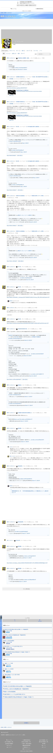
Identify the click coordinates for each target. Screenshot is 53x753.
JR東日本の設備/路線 (20, 195)
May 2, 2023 (25, 143)
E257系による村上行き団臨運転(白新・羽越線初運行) (16, 688)
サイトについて (27, 749)
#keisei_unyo (16, 419)
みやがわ (11, 446)
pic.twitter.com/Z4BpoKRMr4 (29, 579)
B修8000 (11, 300)
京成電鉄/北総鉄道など (20, 76)
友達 (23, 50)
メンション (8, 53)
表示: (36, 54)
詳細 (24, 734)
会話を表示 (9, 314)
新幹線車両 (20, 466)
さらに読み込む (26, 588)
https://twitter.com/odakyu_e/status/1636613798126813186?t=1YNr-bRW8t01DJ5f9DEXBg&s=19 (26, 562)
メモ (19, 5)
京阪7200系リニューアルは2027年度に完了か (14, 694)
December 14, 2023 (22, 69)
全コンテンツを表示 (27, 10)
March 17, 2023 (28, 396)
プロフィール (12, 50)
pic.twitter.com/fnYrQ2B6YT (37, 374)
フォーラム (35, 50)
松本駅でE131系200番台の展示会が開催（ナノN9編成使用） (18, 686)
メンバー (10, 747)
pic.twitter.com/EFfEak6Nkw (17, 150)
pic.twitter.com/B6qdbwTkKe (14, 394)
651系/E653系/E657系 (22, 328)
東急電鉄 (19, 428)
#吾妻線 (38, 336)
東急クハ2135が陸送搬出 (10, 691)
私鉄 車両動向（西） (44, 741)
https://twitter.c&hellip (11, 190)
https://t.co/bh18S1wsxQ (15, 141)
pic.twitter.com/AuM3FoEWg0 (21, 531)
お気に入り (14, 53)
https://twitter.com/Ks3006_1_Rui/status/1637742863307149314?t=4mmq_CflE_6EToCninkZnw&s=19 (27, 297)
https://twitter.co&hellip (11, 261)
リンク (44, 747)
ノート (40, 50)
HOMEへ (26, 723)
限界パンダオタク (10, 58)
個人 (4, 53)
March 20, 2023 (29, 279)
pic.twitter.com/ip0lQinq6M (25, 277)
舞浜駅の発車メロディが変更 (37, 195)
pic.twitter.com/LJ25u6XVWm (14, 403)
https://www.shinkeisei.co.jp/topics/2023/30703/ (16, 87)
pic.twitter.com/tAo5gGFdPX (29, 556)
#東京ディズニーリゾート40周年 (24, 215)
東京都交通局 (20, 521)
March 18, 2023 (27, 340)
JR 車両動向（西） (10, 741)
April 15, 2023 (33, 222)
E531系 (17, 126)
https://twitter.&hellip (11, 155)
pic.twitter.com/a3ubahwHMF (20, 67)
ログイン (23, 5)
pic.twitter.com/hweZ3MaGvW (37, 439)
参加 (27, 5)
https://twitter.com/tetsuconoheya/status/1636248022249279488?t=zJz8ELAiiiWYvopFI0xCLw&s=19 (27, 323)
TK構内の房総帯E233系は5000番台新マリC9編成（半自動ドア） (19, 697)
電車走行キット (27, 747)
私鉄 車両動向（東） (27, 741)
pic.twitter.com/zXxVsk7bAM (37, 353)
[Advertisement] (26, 23)
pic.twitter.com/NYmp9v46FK (25, 478)
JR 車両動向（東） (44, 740)
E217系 (19, 266)
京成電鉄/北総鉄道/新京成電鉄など (25, 412)
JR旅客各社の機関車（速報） (24, 58)
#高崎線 (33, 336)
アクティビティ (5, 50)
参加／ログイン (33, 5)
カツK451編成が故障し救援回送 (32, 126)
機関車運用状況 (27, 740)
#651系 (10, 335)
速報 (44, 743)
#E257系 (16, 336)
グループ (29, 50)
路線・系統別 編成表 (27, 743)
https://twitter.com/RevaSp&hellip (13, 379)
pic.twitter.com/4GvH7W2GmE (15, 338)
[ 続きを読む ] (20, 155)
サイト (18, 50)
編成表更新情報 (27, 745)
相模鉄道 (19, 385)
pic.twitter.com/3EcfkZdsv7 (25, 419)
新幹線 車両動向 (9, 743)
